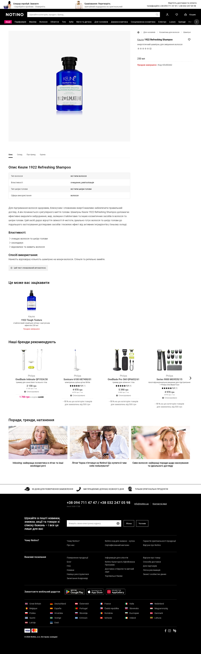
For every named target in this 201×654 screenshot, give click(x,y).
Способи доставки (152, 562)
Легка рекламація (151, 570)
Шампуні (187, 32)
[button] (69, 86)
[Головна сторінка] (138, 32)
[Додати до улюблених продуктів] (189, 39)
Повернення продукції (77, 557)
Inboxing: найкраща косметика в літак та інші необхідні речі (38, 464)
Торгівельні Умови (113, 576)
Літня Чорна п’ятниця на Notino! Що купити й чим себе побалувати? (99, 464)
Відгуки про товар (151, 557)
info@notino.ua (141, 504)
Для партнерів (150, 566)
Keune (140, 39)
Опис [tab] (11, 155)
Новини (70, 570)
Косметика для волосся (169, 32)
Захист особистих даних (154, 574)
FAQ (69, 566)
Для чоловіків (149, 32)
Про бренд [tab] (31, 155)
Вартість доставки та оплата (182, 3)
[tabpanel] (69, 222)
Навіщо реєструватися (78, 574)
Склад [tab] (19, 155)
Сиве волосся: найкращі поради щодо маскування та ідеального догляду (160, 464)
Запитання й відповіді (77, 578)
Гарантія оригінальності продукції (159, 541)
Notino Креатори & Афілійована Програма (120, 563)
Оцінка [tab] (42, 155)
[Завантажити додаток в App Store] (95, 592)
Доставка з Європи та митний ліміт (119, 570)
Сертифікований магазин (117, 545)
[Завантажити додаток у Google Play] (75, 592)
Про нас (70, 545)
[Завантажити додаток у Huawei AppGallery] (115, 592)
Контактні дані (160, 504)
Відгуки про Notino (152, 545)
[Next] (190, 309)
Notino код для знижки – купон (120, 541)
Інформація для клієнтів (116, 557)
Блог (69, 562)
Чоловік (142, 523)
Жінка (129, 523)
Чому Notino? (73, 541)
